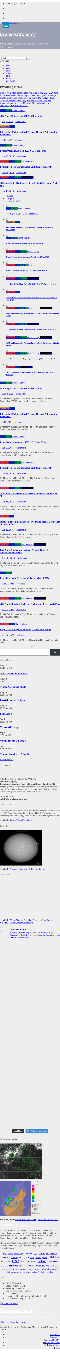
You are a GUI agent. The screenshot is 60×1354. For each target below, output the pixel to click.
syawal (22, 1272)
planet (11, 1269)
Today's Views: (13, 1286)
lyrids (22, 1261)
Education (4, 126)
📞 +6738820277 (52, 1340)
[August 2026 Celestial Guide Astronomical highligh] (30, 1068)
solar (43, 1268)
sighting (37, 1269)
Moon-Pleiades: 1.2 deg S (14, 754)
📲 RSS (56, 1348)
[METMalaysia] (21, 1198)
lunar (8, 76)
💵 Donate (55, 1334)
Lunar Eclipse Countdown (21, 923)
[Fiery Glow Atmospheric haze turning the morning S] (30, 983)
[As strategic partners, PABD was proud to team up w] (30, 969)
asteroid (10, 1254)
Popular (11, 198)
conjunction (51, 1253)
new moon (10, 81)
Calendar (27, 920)
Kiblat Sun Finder (37, 869)
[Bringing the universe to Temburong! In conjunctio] (30, 1017)
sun (8, 1271)
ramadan (18, 1269)
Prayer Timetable (17, 820)
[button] (1, 55)
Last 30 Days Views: (15, 1291)
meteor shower (53, 1261)
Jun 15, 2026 (8, 191)
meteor (42, 1261)
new (25, 1266)
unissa (34, 1272)
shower (30, 1269)
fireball (38, 1258)
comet (42, 1253)
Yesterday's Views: (14, 1288)
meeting (33, 1261)
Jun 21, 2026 (8, 172)
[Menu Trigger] (6, 25)
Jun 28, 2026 (8, 156)
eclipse (9, 73)
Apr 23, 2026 (8, 609)
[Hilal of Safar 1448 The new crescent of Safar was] (30, 1119)
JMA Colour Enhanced (48, 1219)
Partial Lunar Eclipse (12, 700)
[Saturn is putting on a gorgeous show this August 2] (30, 1035)
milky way (4, 1266)
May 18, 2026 (8, 558)
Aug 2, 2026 (7, 121)
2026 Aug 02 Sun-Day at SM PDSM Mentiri (21, 116)
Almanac (14, 869)
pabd (8, 65)
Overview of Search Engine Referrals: (23, 1296)
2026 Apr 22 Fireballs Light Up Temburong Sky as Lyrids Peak (30, 604)
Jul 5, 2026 (7, 140)
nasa (20, 1266)
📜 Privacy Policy (52, 1345)
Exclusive (4, 161)
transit (28, 1272)
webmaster (20, 121)
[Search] (55, 652)
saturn (25, 1269)
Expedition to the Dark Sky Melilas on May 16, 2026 (24, 578)
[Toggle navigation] (4, 52)
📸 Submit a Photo (51, 1342)
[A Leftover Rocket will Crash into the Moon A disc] (30, 1091)
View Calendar (6, 759)
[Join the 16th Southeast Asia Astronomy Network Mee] (30, 1079)
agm (5, 1253)
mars (27, 1261)
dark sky (14, 1258)
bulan (35, 1254)
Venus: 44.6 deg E (10, 727)
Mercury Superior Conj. (14, 673)
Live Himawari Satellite (25, 1219)
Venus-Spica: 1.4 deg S (13, 740)
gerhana (44, 1258)
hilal (51, 1257)
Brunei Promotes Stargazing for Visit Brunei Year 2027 (26, 167)
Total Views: (11, 1293)
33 (32, 647)
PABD (9, 110)
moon (8, 68)
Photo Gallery (18, 110)
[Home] (1, 52)
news (8, 71)
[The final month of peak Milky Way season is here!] (30, 999)
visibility (49, 1272)
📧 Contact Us (53, 1337)
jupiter (8, 1261)
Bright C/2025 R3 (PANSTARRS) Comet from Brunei (25, 629)
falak (32, 1258)
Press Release (27, 177)
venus (41, 1272)
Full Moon (6, 713)
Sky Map (23, 869)
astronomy (18, 1254)
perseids (5, 1269)
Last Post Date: (13, 1298)
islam (2, 1261)
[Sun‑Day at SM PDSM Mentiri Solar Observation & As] (30, 1054)
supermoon (15, 1272)
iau (57, 1257)
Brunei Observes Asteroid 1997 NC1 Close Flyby (23, 151)
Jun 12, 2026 (8, 530)
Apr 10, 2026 (8, 635)
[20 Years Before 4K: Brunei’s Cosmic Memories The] (30, 1105)
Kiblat (29, 820)
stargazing (52, 1268)
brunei (8, 78)
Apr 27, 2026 (8, 583)
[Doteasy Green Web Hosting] (14, 1322)
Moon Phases (16, 920)
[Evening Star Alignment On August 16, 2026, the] (30, 951)
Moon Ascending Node (13, 686)
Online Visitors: (13, 1283)
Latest (10, 196)
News (3, 110)
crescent (5, 1257)
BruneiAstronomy (18, 34)
